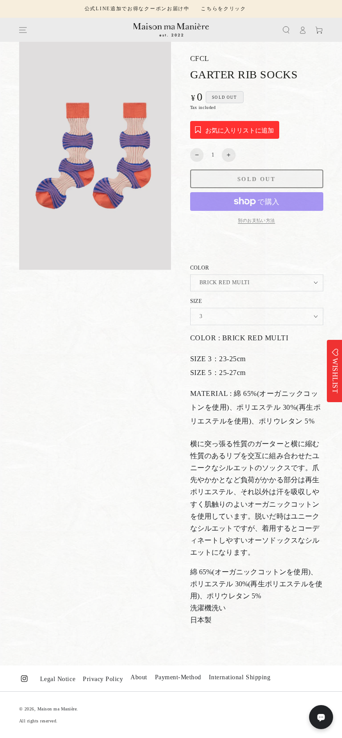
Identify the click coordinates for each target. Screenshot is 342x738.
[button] (286, 30)
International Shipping (239, 677)
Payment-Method (178, 677)
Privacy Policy (103, 679)
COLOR (199, 268)
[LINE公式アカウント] (321, 717)
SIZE (196, 301)
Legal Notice (57, 679)
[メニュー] (22, 30)
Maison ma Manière (57, 708)
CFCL (199, 58)
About (138, 677)
